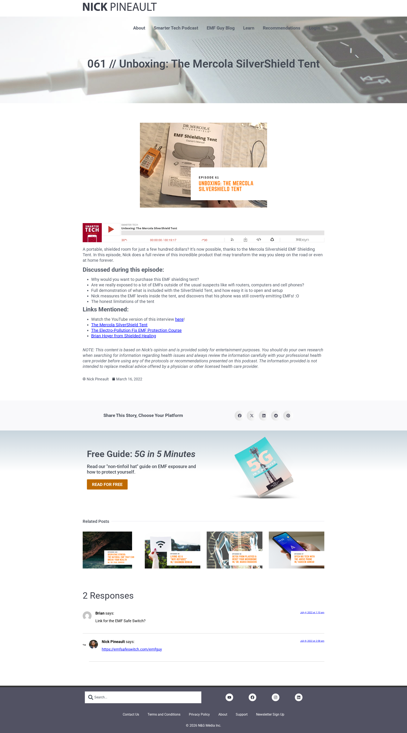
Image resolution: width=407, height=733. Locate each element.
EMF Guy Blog (221, 28)
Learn (248, 28)
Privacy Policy (199, 714)
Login (314, 28)
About (139, 28)
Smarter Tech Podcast (176, 28)
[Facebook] (252, 697)
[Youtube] (229, 697)
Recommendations (281, 28)
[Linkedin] (298, 697)
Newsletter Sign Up (270, 714)
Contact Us (131, 714)
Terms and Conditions (164, 714)
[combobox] (143, 697)
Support (242, 714)
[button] (240, 416)
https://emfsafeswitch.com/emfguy (132, 649)
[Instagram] (275, 697)
